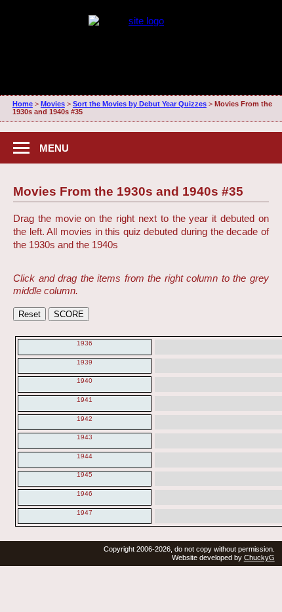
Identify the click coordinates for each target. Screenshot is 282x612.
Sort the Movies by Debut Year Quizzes (140, 104)
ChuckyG (259, 557)
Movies (53, 104)
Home (22, 104)
